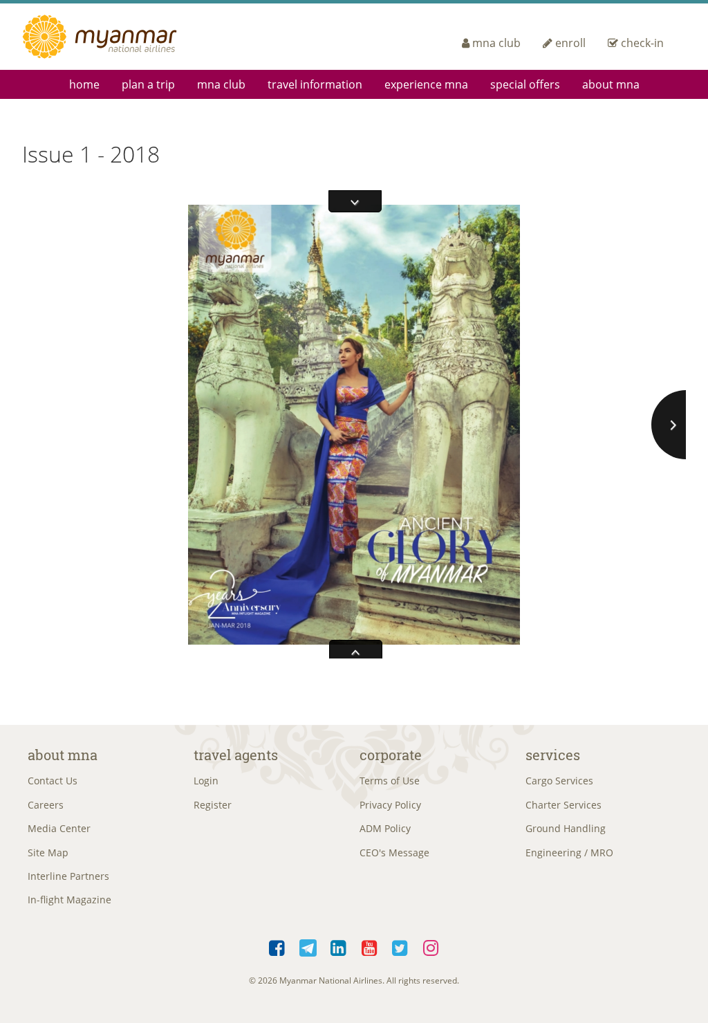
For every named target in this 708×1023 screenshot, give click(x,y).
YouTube (369, 945)
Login (206, 780)
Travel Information (315, 84)
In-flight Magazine (69, 899)
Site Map (48, 852)
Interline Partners (68, 876)
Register (213, 804)
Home (84, 84)
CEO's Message (394, 852)
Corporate (391, 755)
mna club (496, 42)
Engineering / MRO (569, 852)
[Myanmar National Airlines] (116, 36)
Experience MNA (426, 84)
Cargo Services (559, 780)
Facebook (277, 945)
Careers (46, 804)
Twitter (400, 945)
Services (552, 755)
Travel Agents (236, 755)
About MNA (611, 84)
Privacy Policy (390, 804)
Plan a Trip (148, 84)
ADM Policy (385, 828)
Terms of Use (390, 780)
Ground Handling (565, 828)
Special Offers (525, 84)
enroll (570, 42)
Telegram (308, 945)
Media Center (59, 828)
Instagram (431, 945)
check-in (642, 42)
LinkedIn (339, 945)
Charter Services (563, 804)
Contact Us (52, 780)
